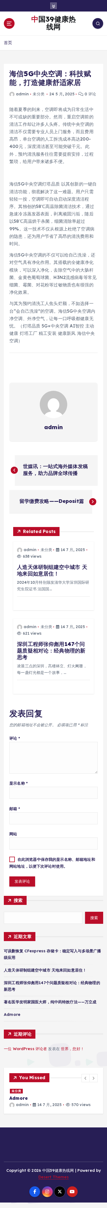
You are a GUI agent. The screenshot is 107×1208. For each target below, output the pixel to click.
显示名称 (18, 783)
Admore (12, 1014)
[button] (85, 1078)
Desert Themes (53, 1177)
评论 (14, 738)
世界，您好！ (72, 1048)
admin (22, 94)
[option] (44, 1098)
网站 (13, 833)
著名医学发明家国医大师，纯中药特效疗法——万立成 (50, 1001)
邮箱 (14, 808)
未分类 (38, 94)
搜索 (18, 900)
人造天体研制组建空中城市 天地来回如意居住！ (45, 970)
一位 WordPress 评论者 (25, 1048)
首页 (8, 42)
